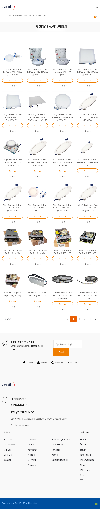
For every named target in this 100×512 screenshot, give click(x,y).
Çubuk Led (8, 454)
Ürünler (83, 444)
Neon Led (7, 459)
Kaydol (61, 352)
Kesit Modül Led (10, 444)
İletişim (83, 449)
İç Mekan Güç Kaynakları (61, 439)
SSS (81, 480)
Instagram (59, 362)
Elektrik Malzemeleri (60, 459)
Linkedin (73, 362)
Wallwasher (32, 449)
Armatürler (32, 465)
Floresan (31, 444)
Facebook (29, 362)
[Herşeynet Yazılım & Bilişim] (96, 504)
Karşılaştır (13, 86)
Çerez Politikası (86, 454)
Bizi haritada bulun (22, 425)
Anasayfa (83, 439)
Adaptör (55, 454)
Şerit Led (7, 449)
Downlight (32, 439)
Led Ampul (32, 459)
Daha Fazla (12, 80)
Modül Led (8, 439)
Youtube (44, 362)
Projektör (31, 454)
